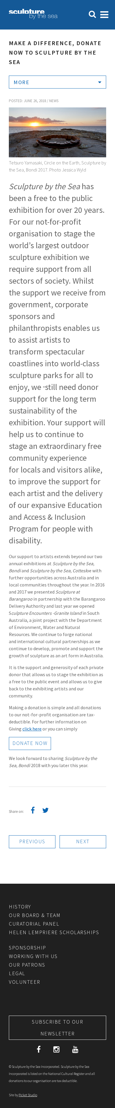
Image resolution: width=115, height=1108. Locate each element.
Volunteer (24, 981)
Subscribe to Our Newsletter (57, 1027)
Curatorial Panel (34, 923)
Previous (32, 841)
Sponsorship (27, 947)
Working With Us (33, 956)
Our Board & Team (34, 915)
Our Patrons (27, 964)
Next (83, 841)
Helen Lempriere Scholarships (54, 932)
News (53, 100)
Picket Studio (28, 1095)
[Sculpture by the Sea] (33, 17)
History (20, 906)
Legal (17, 973)
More (21, 82)
